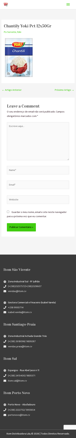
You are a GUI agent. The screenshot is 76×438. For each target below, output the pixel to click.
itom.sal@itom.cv (17, 381)
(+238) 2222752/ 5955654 (21, 410)
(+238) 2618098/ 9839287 (22, 341)
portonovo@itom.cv (19, 415)
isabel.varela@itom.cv (20, 312)
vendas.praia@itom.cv (20, 346)
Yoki (19, 32)
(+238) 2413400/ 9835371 (21, 376)
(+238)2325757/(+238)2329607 (25, 286)
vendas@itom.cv (17, 291)
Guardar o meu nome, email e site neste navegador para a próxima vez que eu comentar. (37, 214)
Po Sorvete (10, 32)
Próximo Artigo (64, 90)
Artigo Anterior (12, 90)
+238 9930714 (16, 307)
